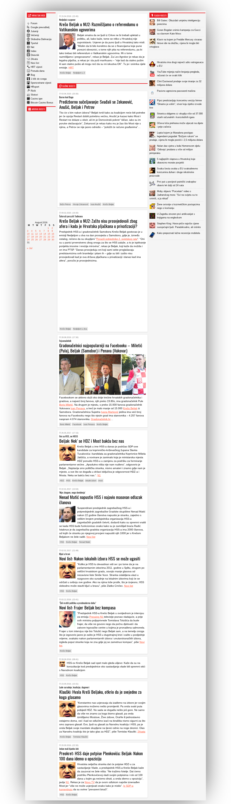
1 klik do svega (39, 78)
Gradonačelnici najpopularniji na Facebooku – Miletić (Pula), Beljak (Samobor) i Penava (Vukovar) (100, 348)
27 (40, 239)
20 (40, 237)
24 (28, 239)
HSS (68, 480)
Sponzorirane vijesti (41, 82)
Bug (33, 75)
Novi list (35, 63)
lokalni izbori (91, 480)
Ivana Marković (109, 411)
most (100, 480)
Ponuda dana (37, 71)
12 (36, 234)
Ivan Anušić (96, 204)
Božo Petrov (65, 204)
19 (36, 237)
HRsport (35, 86)
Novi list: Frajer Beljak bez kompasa (87, 607)
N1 (99, 475)
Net (32, 47)
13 (40, 234)
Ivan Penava (78, 408)
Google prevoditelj (40, 27)
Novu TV (90, 782)
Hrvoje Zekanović (80, 204)
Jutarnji (34, 31)
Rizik (33, 90)
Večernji (35, 35)
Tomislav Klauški (80, 737)
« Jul (29, 248)
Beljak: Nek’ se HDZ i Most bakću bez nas (91, 440)
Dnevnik (35, 55)
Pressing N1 (96, 616)
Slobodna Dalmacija (41, 39)
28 (44, 239)
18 (32, 237)
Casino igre (36, 98)
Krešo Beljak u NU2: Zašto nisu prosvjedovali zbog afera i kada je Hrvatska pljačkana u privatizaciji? (98, 223)
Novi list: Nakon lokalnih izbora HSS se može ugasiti (99, 558)
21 (44, 237)
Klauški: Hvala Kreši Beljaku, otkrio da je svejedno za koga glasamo (100, 694)
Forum (34, 23)
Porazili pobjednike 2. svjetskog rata (116, 238)
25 (32, 239)
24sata (34, 59)
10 (28, 234)
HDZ (62, 480)
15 (49, 234)
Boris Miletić (66, 404)
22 (49, 237)
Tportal (34, 43)
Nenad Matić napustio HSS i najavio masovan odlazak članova (100, 499)
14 (44, 234)
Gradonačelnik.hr (101, 419)
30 (53, 239)
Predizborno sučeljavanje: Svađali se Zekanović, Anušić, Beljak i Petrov (96, 104)
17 (28, 237)
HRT (71, 67)
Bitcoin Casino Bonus (42, 102)
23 (53, 237)
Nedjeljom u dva (80, 329)
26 (36, 239)
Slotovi (34, 94)
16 (53, 234)
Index (33, 51)
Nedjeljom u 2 (79, 73)
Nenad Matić (84, 542)
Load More (177, 245)
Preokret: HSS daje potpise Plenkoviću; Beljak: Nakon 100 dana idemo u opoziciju (101, 756)
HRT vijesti (36, 67)
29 (49, 239)
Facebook (77, 424)
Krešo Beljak (65, 73)
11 (32, 234)
